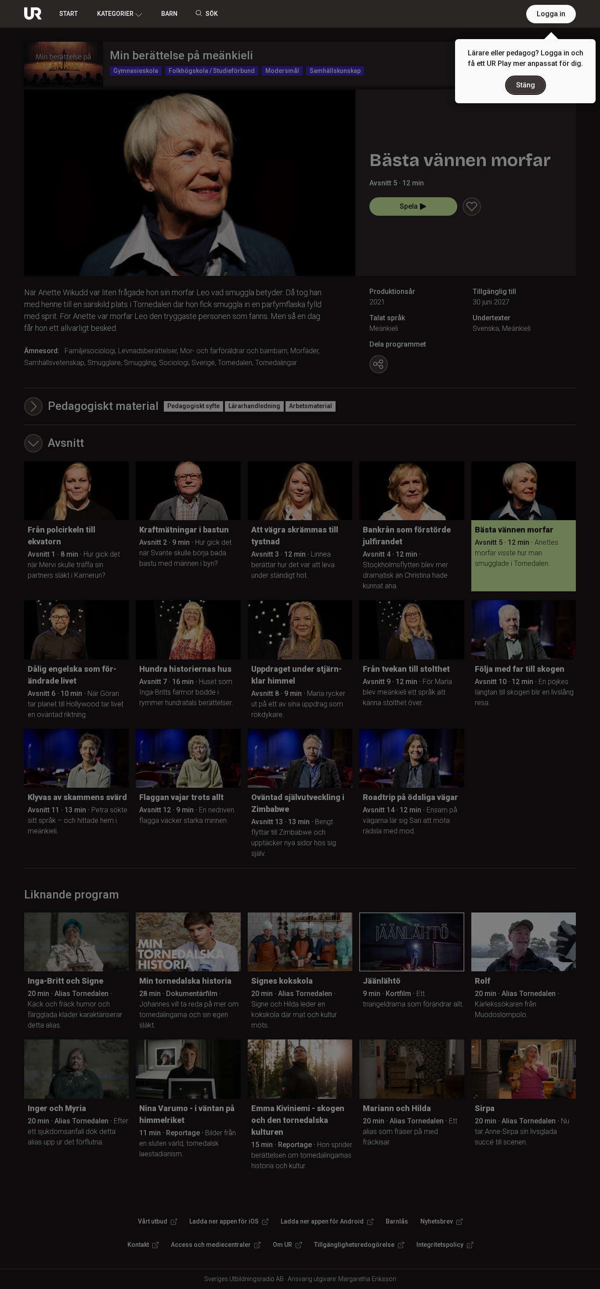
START (68, 13)
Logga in (551, 14)
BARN (169, 13)
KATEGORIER (115, 13)
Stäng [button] (525, 85)
